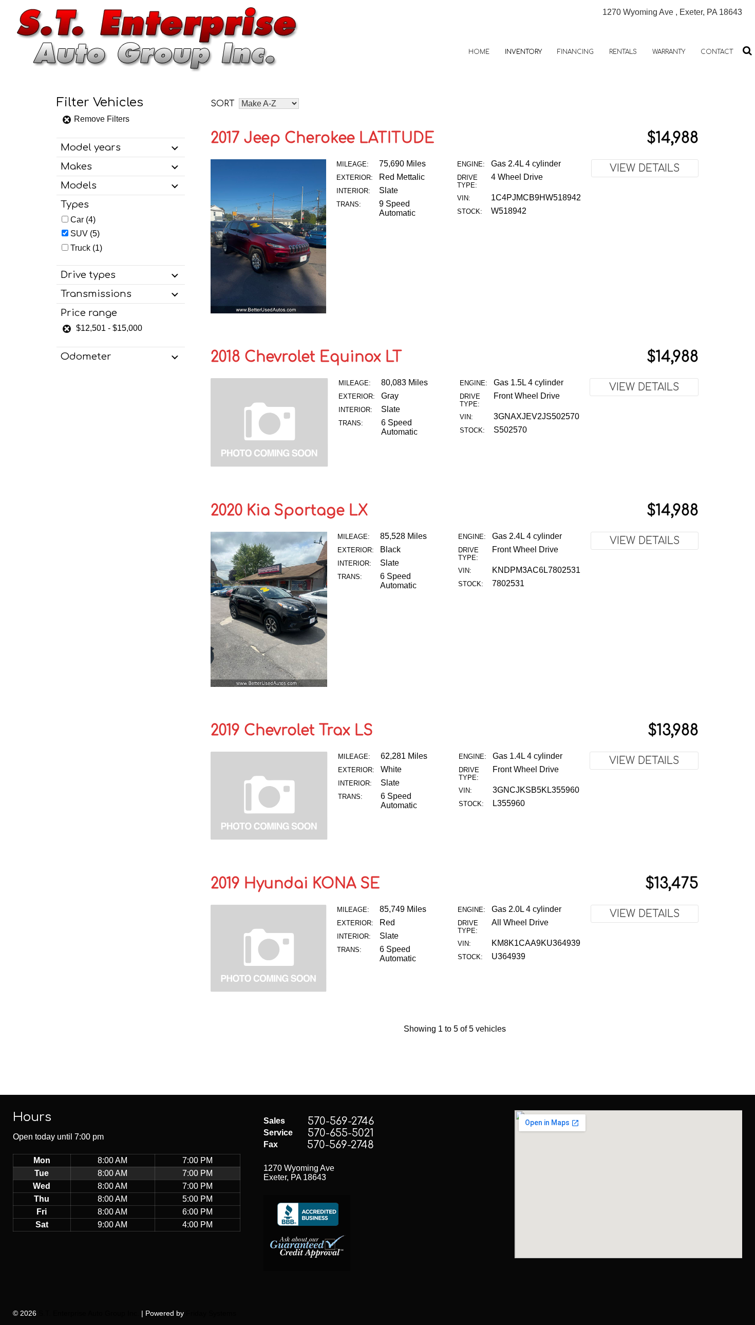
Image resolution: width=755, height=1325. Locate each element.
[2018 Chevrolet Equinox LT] (269, 464)
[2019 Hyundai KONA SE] (269, 989)
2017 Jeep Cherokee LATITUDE (323, 138)
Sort (223, 103)
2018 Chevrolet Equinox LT (306, 357)
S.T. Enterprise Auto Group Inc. (89, 1313)
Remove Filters (100, 119)
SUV (79, 233)
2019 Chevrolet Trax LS (292, 730)
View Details (645, 168)
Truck (80, 248)
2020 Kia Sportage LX (289, 510)
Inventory (523, 51)
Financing (575, 51)
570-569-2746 (341, 1121)
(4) (83, 219)
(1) (86, 248)
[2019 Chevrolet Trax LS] (269, 837)
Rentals (623, 51)
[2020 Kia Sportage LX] (269, 684)
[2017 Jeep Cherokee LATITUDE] (268, 310)
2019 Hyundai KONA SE (295, 883)
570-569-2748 (340, 1145)
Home (478, 51)
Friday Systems (211, 1313)
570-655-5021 (341, 1133)
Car (77, 219)
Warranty (668, 51)
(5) (85, 233)
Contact (717, 51)
